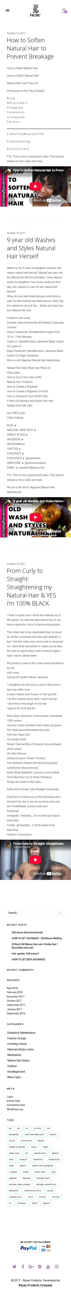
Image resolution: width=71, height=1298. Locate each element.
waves (46, 1203)
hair (11, 1159)
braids (41, 1141)
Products (13, 1191)
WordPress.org (15, 1109)
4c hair (37, 1128)
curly (45, 1147)
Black (12, 1141)
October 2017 (14, 1000)
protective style (32, 1191)
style (30, 1197)
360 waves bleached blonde (27, 932)
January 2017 (14, 1009)
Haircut (23, 1159)
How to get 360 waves (42, 1166)
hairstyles (54, 1159)
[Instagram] (56, 1267)
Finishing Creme (17, 1044)
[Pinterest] (40, 1267)
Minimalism (14, 1055)
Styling (56, 1197)
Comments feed (16, 1105)
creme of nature (17, 1147)
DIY (26, 1153)
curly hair (14, 1153)
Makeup (13, 1178)
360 (48, 1128)
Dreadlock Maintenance (21, 1032)
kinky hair (40, 1172)
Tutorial (21, 1203)
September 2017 (16, 1005)
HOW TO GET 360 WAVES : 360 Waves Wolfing (37, 938)
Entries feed (13, 1100)
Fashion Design (16, 1038)
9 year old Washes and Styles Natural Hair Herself (31, 248)
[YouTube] (48, 1267)
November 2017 (15, 996)
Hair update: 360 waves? (25, 953)
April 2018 (12, 988)
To (10, 1203)
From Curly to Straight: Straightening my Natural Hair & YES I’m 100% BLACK (31, 587)
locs (53, 1172)
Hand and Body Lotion (20, 1049)
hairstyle (38, 1159)
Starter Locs (15, 1197)
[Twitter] (14, 1267)
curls (34, 1147)
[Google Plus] (31, 1267)
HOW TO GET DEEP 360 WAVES (28, 959)
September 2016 (16, 1013)
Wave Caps (14, 1077)
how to (22, 1166)
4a (10, 1128)
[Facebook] (23, 1267)
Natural (27, 1178)
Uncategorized (16, 1071)
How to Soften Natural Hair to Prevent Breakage (30, 48)
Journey (13, 1172)
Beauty (53, 1135)
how (11, 1166)
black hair (26, 1141)
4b (18, 1128)
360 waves (14, 1135)
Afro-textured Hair (34, 1135)
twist (34, 1203)
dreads (55, 1153)
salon (50, 1191)
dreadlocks (40, 1153)
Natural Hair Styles (18, 1060)
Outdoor (12, 1066)
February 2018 (15, 992)
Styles (42, 1197)
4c (27, 1128)
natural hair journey (20, 1184)
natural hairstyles (46, 1184)
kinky (26, 1172)
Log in (10, 1096)
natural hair (43, 1178)
